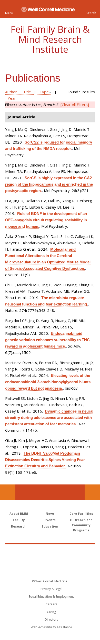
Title (27, 91)
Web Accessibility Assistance (51, 627)
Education (50, 526)
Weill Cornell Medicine (50, 552)
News (50, 513)
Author (11, 91)
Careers (51, 604)
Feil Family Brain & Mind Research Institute (50, 39)
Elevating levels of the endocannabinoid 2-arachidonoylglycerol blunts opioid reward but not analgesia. (48, 381)
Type (44, 91)
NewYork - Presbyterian (50, 563)
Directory (51, 619)
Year (12, 98)
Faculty (19, 520)
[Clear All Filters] (75, 104)
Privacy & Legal (51, 589)
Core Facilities (81, 513)
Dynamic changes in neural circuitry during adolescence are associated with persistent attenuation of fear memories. (49, 417)
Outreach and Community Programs (81, 525)
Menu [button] (9, 13)
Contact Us (92, 492)
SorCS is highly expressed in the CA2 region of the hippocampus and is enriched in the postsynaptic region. (49, 184)
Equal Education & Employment (51, 596)
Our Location (7, 492)
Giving (51, 612)
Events (50, 520)
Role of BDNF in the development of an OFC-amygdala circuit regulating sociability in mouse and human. (46, 219)
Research (18, 526)
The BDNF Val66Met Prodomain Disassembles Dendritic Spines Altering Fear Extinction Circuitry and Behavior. (45, 459)
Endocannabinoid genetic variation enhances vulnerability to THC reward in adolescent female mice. (47, 339)
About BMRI (18, 513)
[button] (91, 9)
